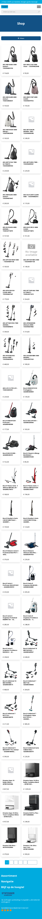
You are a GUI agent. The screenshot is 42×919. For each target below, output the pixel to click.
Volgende (32, 862)
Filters (22, 38)
